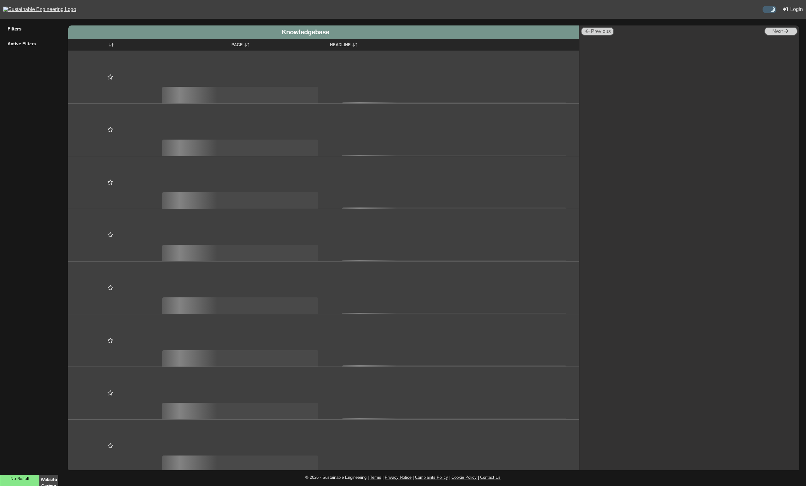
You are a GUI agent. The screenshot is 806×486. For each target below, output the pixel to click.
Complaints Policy (431, 477)
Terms (375, 477)
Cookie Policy (464, 477)
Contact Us (490, 477)
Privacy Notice (398, 477)
